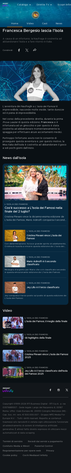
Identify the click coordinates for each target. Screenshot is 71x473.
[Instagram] (58, 389)
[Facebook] (50, 389)
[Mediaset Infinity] (7, 5)
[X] (66, 389)
